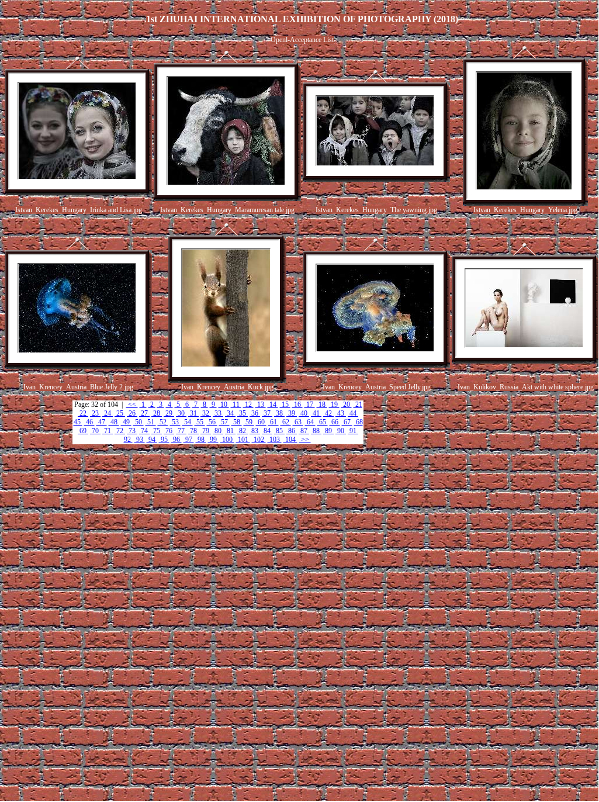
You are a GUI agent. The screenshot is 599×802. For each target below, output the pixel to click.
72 (120, 431)
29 (169, 413)
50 (138, 422)
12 (248, 404)
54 (187, 422)
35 (242, 413)
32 (205, 413)
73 (132, 431)
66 (335, 422)
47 (101, 422)
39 (291, 413)
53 (175, 422)
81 (230, 431)
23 (95, 413)
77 (181, 431)
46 (89, 422)
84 (267, 431)
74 (144, 431)
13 (260, 404)
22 (83, 413)
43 (340, 413)
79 (205, 431)
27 (144, 413)
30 (181, 413)
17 (309, 404)
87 (304, 431)
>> (305, 439)
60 (261, 422)
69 (83, 431)
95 (164, 439)
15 (285, 404)
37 (267, 413)
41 (316, 413)
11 (236, 404)
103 (275, 439)
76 (169, 431)
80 (218, 431)
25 (120, 413)
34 (230, 413)
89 (328, 431)
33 (218, 413)
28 (156, 413)
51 (151, 422)
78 (193, 431)
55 (200, 422)
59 (249, 422)
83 (255, 431)
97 (188, 439)
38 (279, 413)
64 (310, 422)
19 (334, 404)
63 (298, 422)
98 (201, 439)
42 (328, 413)
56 (212, 422)
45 (78, 422)
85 (279, 431)
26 (132, 413)
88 (316, 431)
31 (193, 413)
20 (346, 404)
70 (95, 431)
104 (290, 439)
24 (107, 413)
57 (224, 422)
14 (273, 404)
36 (255, 413)
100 (227, 439)
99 (213, 439)
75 (156, 431)
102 (259, 439)
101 (243, 439)
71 (107, 431)
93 (139, 439)
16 (297, 404)
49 (126, 422)
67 (347, 422)
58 (236, 422)
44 (353, 413)
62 (286, 422)
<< (132, 404)
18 (322, 404)
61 (273, 422)
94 (152, 439)
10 (224, 404)
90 (340, 431)
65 (322, 422)
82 (242, 431)
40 (304, 413)
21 (358, 404)
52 (163, 422)
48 (114, 422)
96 (176, 439)
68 (358, 422)
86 (291, 431)
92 (128, 439)
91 (353, 431)
